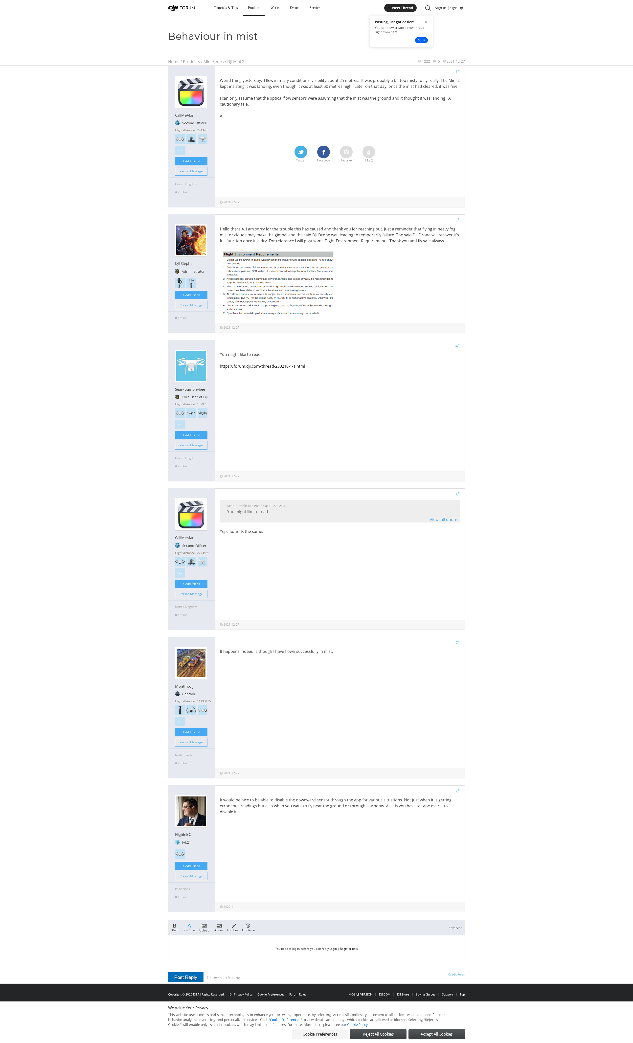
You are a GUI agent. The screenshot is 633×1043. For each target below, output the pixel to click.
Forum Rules (297, 994)
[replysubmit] (185, 977)
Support (447, 994)
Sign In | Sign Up (449, 7)
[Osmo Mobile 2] (191, 283)
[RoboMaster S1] (191, 139)
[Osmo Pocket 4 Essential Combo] (180, 710)
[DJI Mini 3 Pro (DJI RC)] (191, 710)
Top (462, 994)
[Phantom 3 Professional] (202, 139)
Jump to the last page (226, 977)
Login (333, 949)
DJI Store (403, 994)
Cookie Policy (357, 1024)
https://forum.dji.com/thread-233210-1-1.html (262, 366)
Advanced (455, 928)
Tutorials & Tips (226, 8)
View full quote (443, 519)
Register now (349, 949)
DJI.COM (384, 994)
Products (254, 8)
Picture (218, 930)
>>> (179, 150)
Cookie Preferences (270, 994)
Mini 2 (454, 80)
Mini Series (213, 61)
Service (315, 8)
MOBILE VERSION (360, 994)
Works (275, 8)
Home (174, 61)
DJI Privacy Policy (240, 994)
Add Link (232, 930)
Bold (175, 930)
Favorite (346, 160)
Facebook (323, 160)
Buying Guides (425, 994)
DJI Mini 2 (235, 61)
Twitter (301, 160)
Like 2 (369, 160)
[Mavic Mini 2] (180, 139)
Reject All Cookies (378, 1034)
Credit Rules (456, 974)
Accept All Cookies (437, 1034)
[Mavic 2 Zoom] (202, 413)
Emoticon (248, 930)
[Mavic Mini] (191, 413)
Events (294, 8)
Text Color (189, 930)
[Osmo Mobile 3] (180, 283)
